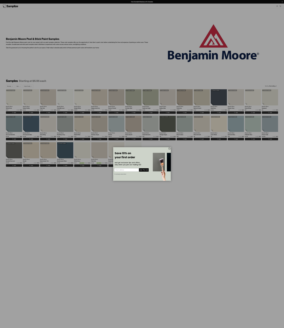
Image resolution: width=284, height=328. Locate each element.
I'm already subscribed (120, 174)
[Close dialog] (169, 148)
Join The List (144, 170)
